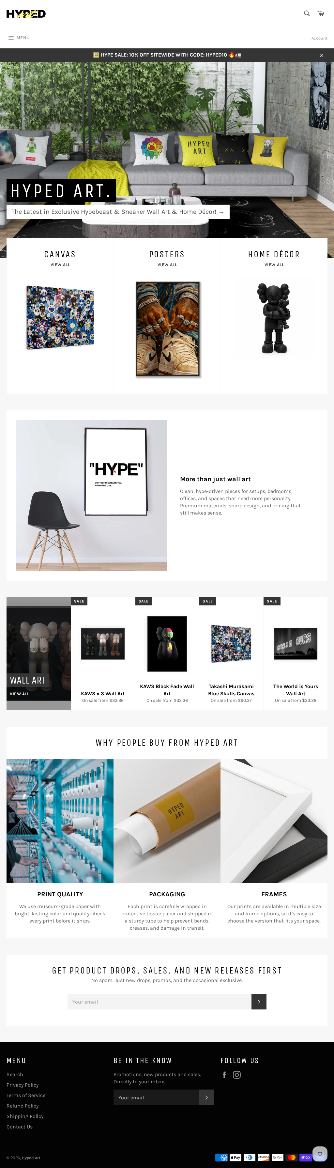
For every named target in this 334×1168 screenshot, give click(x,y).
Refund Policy (22, 1106)
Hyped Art (31, 1157)
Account (319, 38)
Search (15, 1074)
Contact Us (20, 1127)
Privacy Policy (22, 1085)
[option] (167, 160)
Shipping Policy (25, 1116)
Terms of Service (26, 1095)
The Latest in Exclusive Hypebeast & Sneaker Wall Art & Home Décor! (118, 211)
